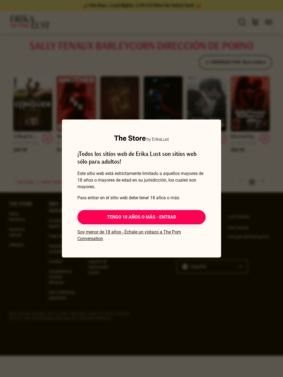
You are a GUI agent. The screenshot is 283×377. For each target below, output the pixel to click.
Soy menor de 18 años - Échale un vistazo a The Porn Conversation (129, 235)
